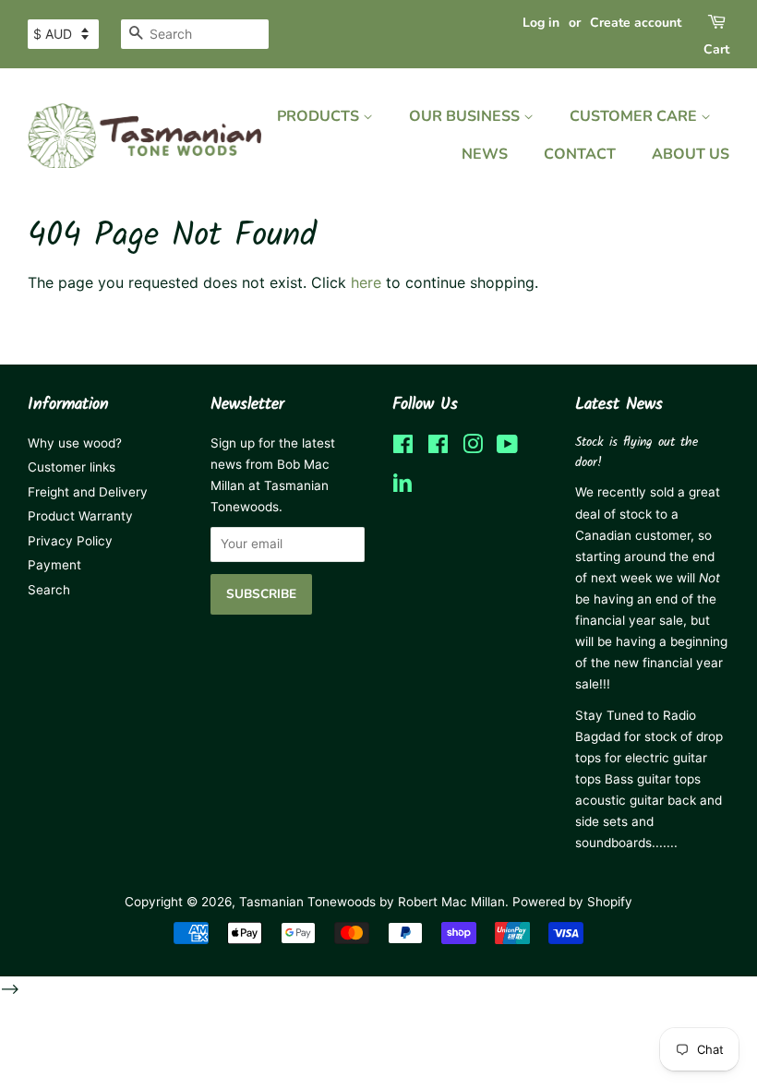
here (366, 282)
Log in (541, 22)
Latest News (619, 404)
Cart (716, 49)
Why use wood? (75, 443)
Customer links (71, 467)
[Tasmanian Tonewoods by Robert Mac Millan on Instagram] (473, 447)
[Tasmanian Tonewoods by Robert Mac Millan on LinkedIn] (402, 488)
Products (320, 116)
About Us (690, 154)
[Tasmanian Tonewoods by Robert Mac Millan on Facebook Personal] (438, 447)
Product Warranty (80, 516)
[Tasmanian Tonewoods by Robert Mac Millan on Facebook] (403, 447)
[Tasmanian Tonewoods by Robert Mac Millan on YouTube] (507, 447)
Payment (54, 564)
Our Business (466, 116)
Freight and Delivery (88, 492)
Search (49, 589)
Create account (635, 22)
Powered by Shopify (572, 901)
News (485, 154)
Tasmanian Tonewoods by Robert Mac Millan (372, 901)
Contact (580, 154)
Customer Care (635, 116)
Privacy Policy (70, 540)
